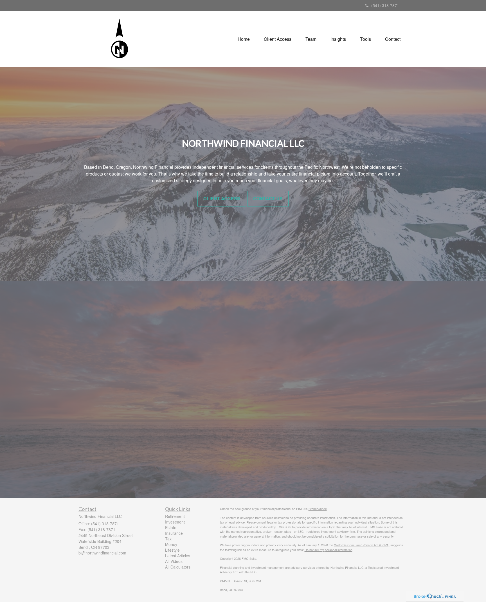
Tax (168, 539)
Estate (170, 527)
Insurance (174, 533)
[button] (277, 39)
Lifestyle (172, 550)
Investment (175, 522)
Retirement (175, 516)
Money (171, 544)
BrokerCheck (318, 508)
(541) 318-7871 (385, 5)
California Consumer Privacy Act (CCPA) (362, 545)
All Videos (174, 561)
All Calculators (177, 567)
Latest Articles (177, 555)
